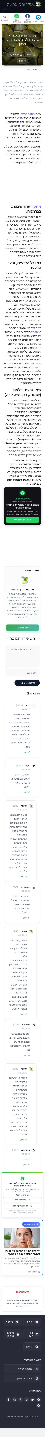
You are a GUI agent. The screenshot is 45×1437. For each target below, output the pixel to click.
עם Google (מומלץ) (20, 1206)
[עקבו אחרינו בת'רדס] (20, 1399)
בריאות (29, 1300)
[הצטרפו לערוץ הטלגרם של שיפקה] (38, 1399)
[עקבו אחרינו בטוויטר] (32, 1399)
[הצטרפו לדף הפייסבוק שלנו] (8, 1399)
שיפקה (29, 55)
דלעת (18, 118)
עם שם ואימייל (20, 1200)
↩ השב (26, 752)
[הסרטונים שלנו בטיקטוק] (26, 1399)
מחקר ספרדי (28, 114)
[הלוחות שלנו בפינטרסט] (38, 1405)
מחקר (36, 206)
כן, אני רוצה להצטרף (22, 520)
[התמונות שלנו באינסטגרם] (14, 1399)
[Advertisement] (22, 184)
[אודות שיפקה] (24, 580)
